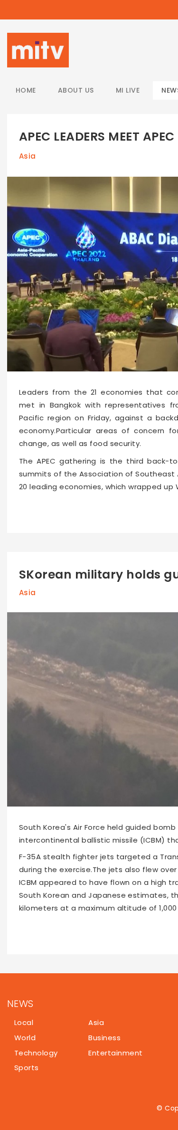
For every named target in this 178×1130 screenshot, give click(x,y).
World (25, 1038)
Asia (27, 156)
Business (104, 1038)
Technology (36, 1053)
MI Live (128, 90)
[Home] (38, 50)
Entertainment (115, 1053)
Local (23, 1022)
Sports (26, 1068)
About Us (76, 90)
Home (26, 90)
